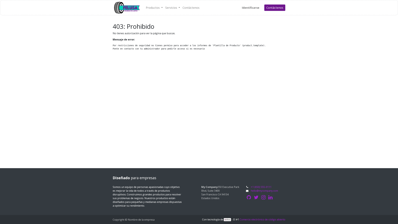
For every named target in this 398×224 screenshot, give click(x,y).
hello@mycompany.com (264, 190)
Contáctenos (274, 7)
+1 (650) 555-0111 (261, 187)
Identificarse (250, 7)
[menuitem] (191, 7)
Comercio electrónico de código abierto (262, 219)
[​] (249, 197)
